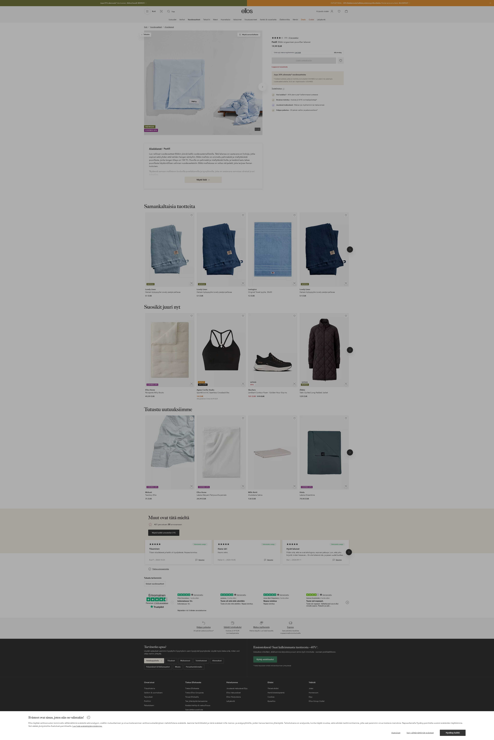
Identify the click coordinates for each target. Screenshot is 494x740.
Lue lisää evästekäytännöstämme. (87, 726)
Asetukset (395, 733)
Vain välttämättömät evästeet (420, 733)
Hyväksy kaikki (453, 733)
